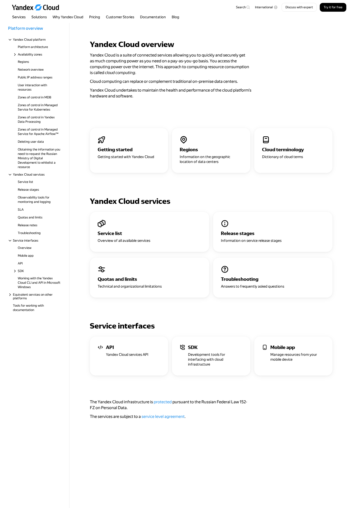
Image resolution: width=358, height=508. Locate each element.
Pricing (94, 17)
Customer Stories (120, 17)
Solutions (39, 17)
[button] (266, 7)
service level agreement (163, 416)
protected (163, 401)
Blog (175, 17)
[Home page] (38, 7)
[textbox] (243, 7)
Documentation (153, 17)
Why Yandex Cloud (68, 17)
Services (19, 17)
